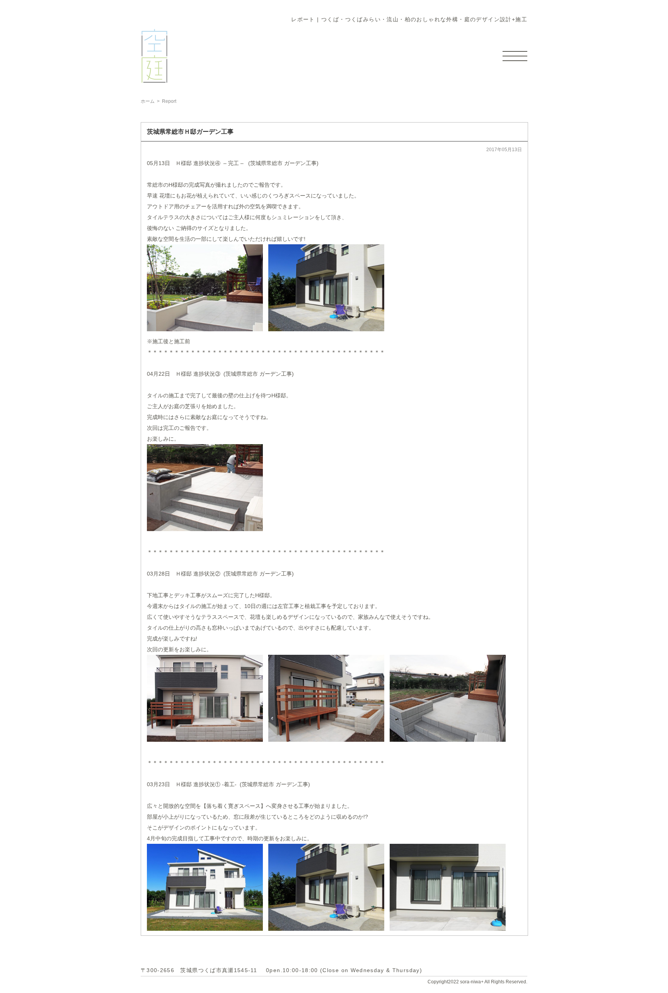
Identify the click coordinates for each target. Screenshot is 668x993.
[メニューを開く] (515, 56)
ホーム (148, 101)
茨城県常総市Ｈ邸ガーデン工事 (190, 131)
